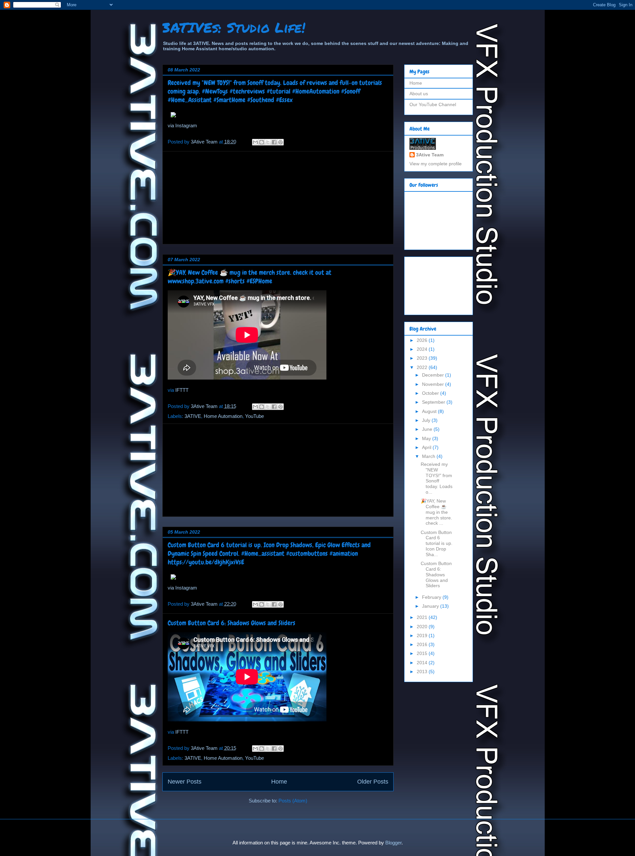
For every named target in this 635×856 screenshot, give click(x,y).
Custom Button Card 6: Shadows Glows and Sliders (231, 623)
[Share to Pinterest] (280, 142)
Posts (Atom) (292, 800)
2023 (423, 358)
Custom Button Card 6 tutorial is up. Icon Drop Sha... (436, 543)
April (427, 447)
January (431, 606)
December (433, 375)
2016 (423, 644)
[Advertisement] (277, 197)
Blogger (393, 842)
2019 (423, 635)
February (432, 597)
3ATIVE (193, 416)
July (427, 420)
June (428, 429)
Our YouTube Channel (432, 104)
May (427, 438)
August (430, 411)
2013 (423, 671)
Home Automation (223, 416)
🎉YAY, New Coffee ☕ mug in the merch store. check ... (436, 512)
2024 (423, 349)
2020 (423, 626)
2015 (423, 653)
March (429, 456)
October (431, 393)
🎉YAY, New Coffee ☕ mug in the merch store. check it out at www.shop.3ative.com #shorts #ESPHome (249, 276)
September (434, 402)
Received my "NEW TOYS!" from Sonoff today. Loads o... (436, 478)
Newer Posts (184, 781)
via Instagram (182, 125)
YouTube (254, 416)
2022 (423, 367)
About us (418, 93)
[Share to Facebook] (274, 142)
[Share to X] (268, 142)
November (433, 384)
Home (279, 781)
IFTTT (182, 390)
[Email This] (255, 142)
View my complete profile (435, 163)
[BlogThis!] (261, 142)
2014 (423, 662)
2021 (423, 617)
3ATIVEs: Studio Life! (233, 27)
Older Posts (372, 781)
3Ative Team (430, 154)
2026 (423, 340)
